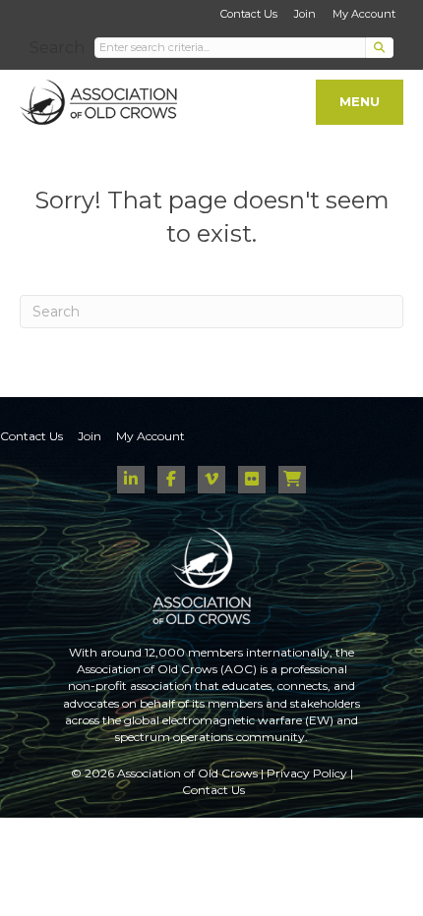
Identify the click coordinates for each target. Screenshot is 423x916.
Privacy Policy (307, 773)
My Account (363, 14)
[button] (379, 47)
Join (305, 14)
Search (57, 47)
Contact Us (248, 14)
